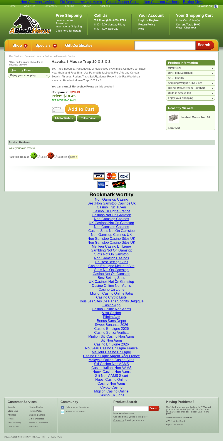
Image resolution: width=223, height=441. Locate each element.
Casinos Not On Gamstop (111, 215)
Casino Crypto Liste (111, 297)
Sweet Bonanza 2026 (111, 325)
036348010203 (184, 73)
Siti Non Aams (111, 340)
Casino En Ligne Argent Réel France (111, 356)
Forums (69, 6)
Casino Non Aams (111, 383)
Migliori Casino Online (111, 391)
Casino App (111, 305)
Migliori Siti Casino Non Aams (111, 336)
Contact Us (50, 6)
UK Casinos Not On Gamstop (111, 223)
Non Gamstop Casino (111, 199)
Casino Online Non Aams (111, 285)
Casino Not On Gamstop (111, 274)
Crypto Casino (111, 387)
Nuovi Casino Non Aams (111, 372)
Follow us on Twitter (75, 411)
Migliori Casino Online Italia (111, 293)
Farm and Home (33, 56)
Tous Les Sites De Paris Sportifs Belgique (111, 301)
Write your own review (22, 148)
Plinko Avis (111, 317)
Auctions (105, 6)
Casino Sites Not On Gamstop (111, 231)
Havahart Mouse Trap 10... (196, 117)
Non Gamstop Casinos (111, 219)
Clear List (174, 127)
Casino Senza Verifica (111, 332)
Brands (11, 407)
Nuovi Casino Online (111, 379)
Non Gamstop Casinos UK (111, 234)
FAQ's (10, 419)
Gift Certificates (36, 419)
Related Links (36, 407)
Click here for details (68, 30)
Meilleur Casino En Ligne (111, 246)
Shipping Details (37, 415)
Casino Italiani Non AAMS (111, 368)
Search (204, 45)
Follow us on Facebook (77, 407)
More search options (123, 413)
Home (12, 6)
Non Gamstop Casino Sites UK (111, 238)
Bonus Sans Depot (111, 321)
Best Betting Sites (111, 278)
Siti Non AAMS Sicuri (111, 375)
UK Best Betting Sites (111, 262)
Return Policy (35, 411)
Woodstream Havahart (191, 88)
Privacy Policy (14, 422)
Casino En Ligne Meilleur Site (111, 266)
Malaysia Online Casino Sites (111, 360)
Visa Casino (111, 313)
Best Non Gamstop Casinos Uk (111, 203)
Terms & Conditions (38, 422)
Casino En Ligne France (111, 211)
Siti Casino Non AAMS (111, 364)
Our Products (16, 56)
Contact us (118, 420)
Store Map (13, 411)
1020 (178, 68)
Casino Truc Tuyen (111, 207)
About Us (29, 6)
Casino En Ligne (111, 289)
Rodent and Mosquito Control (60, 56)
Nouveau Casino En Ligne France (111, 348)
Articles (86, 6)
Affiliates (12, 415)
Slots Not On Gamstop (111, 254)
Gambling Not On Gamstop (111, 250)
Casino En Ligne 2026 (111, 328)
